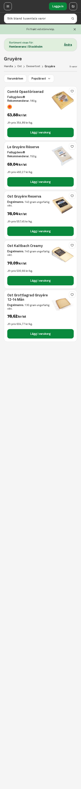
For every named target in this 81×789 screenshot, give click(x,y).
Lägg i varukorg (40, 132)
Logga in (58, 6)
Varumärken (15, 78)
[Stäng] (75, 29)
